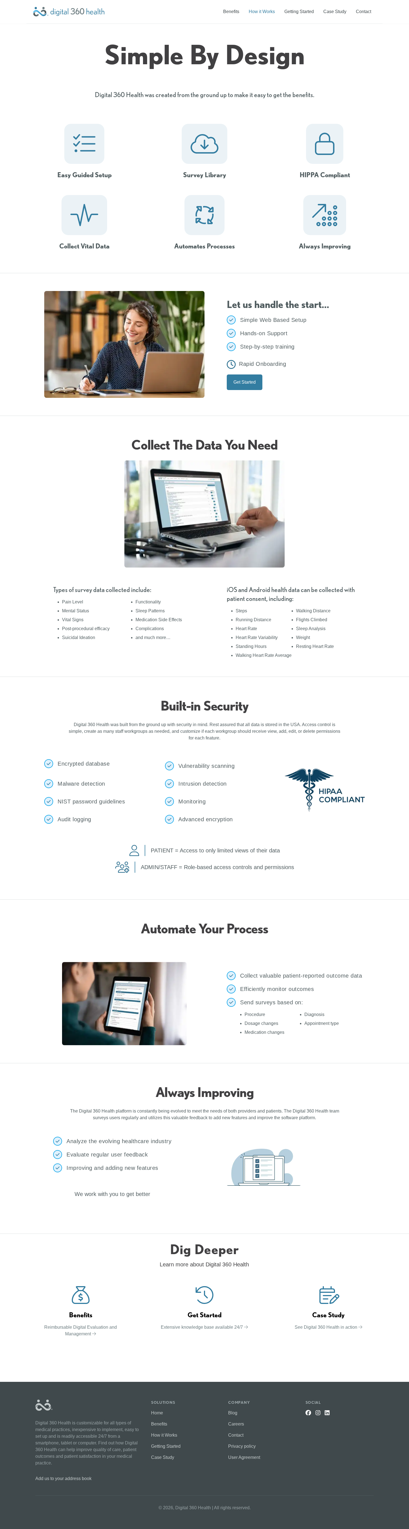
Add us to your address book (63, 1478)
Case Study (334, 11)
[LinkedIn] (327, 1412)
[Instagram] (318, 1412)
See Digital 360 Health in (326, 1327)
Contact (363, 11)
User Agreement (244, 1457)
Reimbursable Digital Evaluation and (80, 1330)
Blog (232, 1412)
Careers (236, 1424)
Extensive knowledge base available (202, 1327)
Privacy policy (242, 1446)
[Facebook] (308, 1412)
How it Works (262, 11)
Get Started (244, 382)
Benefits (231, 11)
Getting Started (299, 11)
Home (157, 1412)
